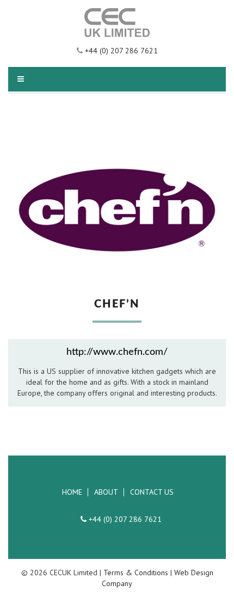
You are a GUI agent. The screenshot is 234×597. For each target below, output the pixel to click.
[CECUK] (117, 22)
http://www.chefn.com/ (117, 352)
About (106, 492)
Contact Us (152, 492)
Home (72, 492)
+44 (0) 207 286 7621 (120, 51)
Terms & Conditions (135, 572)
